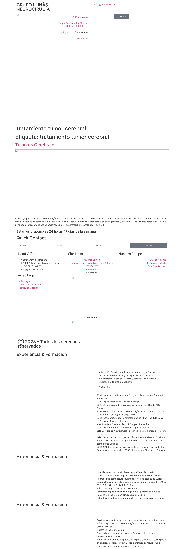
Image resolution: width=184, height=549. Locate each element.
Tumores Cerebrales (36, 144)
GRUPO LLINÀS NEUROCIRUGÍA (33, 7)
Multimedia (82, 38)
